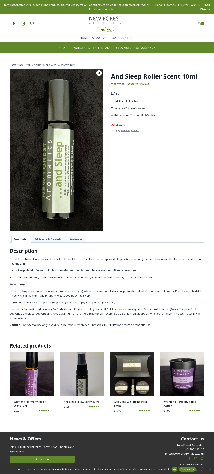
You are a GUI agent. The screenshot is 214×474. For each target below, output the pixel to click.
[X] (195, 458)
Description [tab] (21, 239)
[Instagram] (23, 24)
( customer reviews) (137, 83)
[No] (210, 469)
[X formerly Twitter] (32, 24)
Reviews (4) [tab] (76, 239)
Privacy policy (187, 469)
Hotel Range (103, 48)
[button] (99, 73)
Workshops (81, 48)
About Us (99, 38)
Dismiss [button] (205, 9)
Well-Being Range (130, 130)
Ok (174, 469)
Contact (127, 38)
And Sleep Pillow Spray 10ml (81, 401)
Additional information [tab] (48, 239)
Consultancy (144, 48)
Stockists (123, 48)
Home (84, 38)
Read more (70, 416)
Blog (113, 38)
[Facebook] (14, 24)
